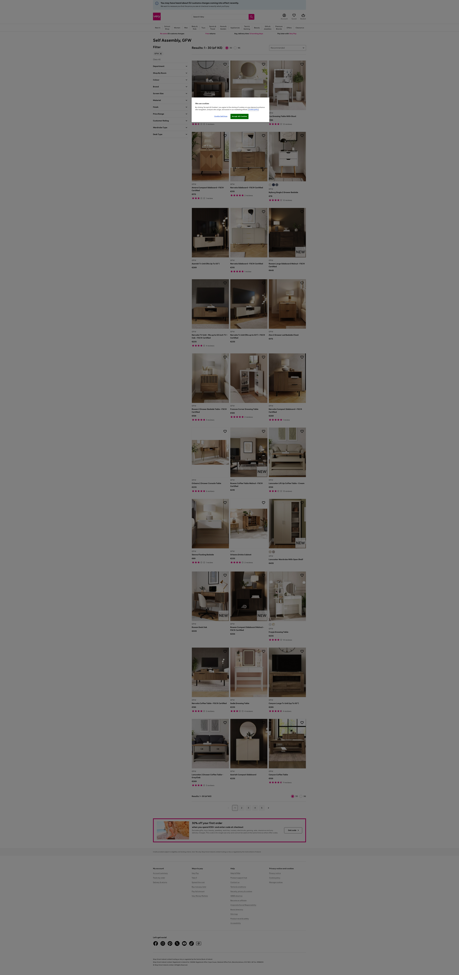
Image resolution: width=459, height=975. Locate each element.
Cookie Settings (220, 116)
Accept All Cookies (239, 116)
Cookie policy (254, 109)
